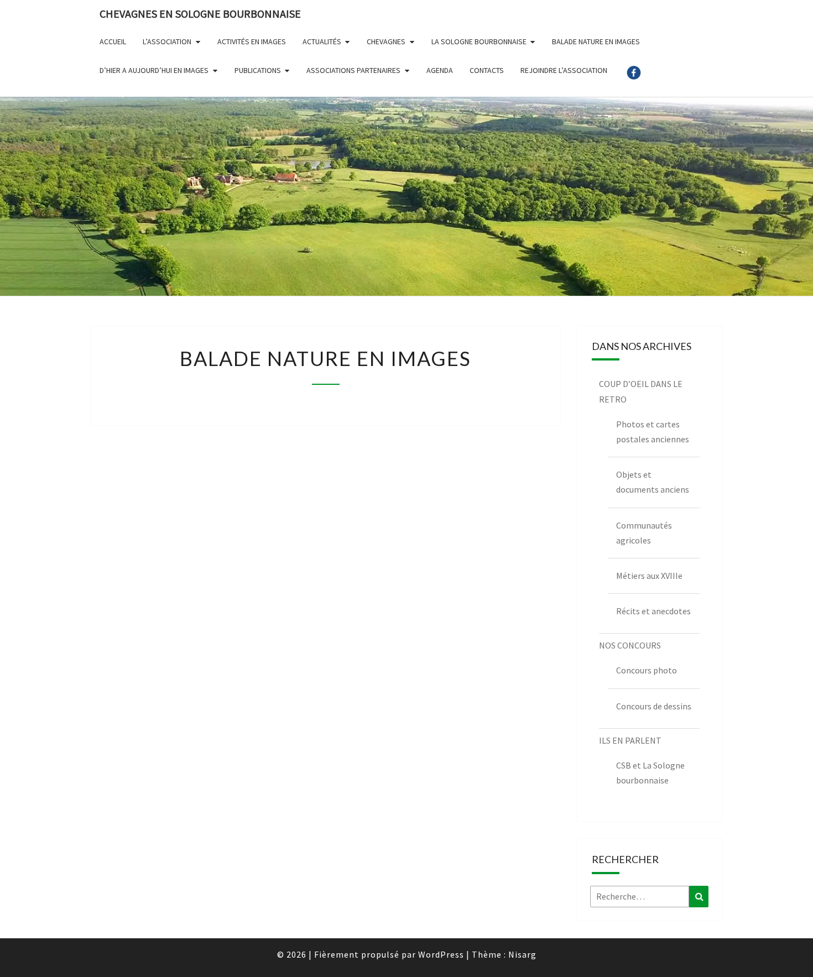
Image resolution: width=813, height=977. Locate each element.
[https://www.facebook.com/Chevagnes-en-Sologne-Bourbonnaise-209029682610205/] (634, 76)
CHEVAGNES (386, 41)
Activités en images (251, 41)
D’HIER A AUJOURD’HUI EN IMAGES (154, 70)
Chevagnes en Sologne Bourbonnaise (200, 13)
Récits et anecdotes (653, 610)
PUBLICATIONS (257, 70)
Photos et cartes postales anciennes (652, 432)
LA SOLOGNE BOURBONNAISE (479, 41)
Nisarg (522, 954)
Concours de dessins (653, 706)
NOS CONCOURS (630, 645)
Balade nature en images (596, 41)
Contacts (487, 70)
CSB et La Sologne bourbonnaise (650, 773)
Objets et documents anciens (652, 482)
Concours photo (646, 670)
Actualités (322, 41)
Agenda (439, 70)
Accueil (113, 41)
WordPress (441, 954)
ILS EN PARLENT (630, 740)
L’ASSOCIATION (167, 41)
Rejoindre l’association (563, 70)
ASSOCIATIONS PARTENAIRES (353, 70)
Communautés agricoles (644, 533)
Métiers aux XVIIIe (649, 575)
